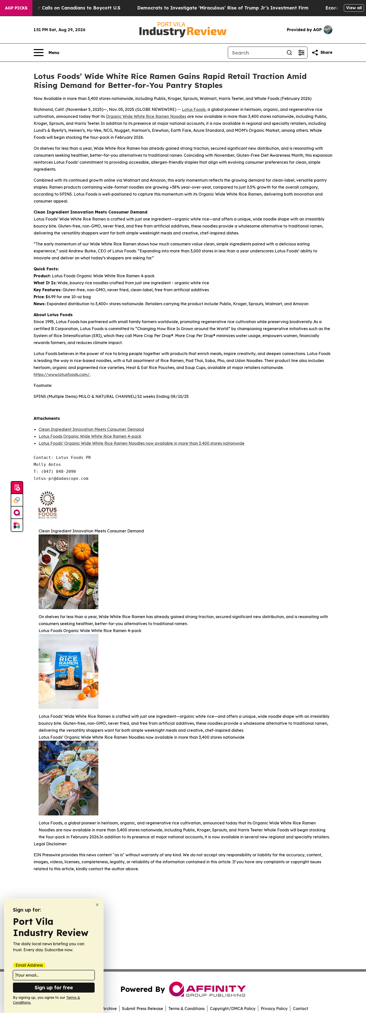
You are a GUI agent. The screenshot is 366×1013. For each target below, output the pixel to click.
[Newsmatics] (17, 525)
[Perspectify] (17, 500)
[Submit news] (17, 488)
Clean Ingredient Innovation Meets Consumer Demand (91, 429)
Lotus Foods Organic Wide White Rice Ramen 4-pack (90, 436)
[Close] (97, 904)
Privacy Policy (274, 1008)
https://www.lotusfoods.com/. (62, 374)
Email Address (29, 965)
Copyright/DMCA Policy (232, 1008)
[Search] (289, 52)
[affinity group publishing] (17, 512)
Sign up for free (54, 987)
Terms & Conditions (186, 1008)
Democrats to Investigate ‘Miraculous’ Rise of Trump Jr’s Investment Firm (222, 8)
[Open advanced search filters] (301, 52)
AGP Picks (16, 7)
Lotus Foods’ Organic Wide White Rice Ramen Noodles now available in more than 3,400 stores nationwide (141, 443)
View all (354, 7)
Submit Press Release (142, 1008)
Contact (300, 1008)
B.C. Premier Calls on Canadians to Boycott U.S (66, 8)
